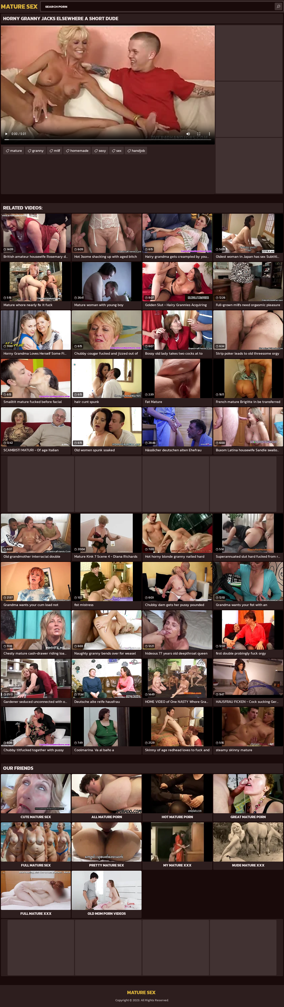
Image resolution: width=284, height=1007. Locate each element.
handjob (138, 150)
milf (57, 150)
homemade (79, 150)
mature (16, 150)
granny (38, 150)
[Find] (278, 6)
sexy (102, 150)
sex (119, 150)
